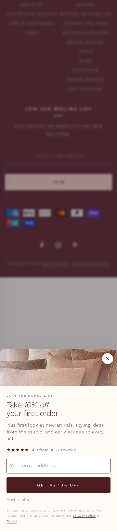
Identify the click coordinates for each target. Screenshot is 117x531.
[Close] (107, 358)
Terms (11, 521)
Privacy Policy (84, 515)
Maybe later (18, 499)
